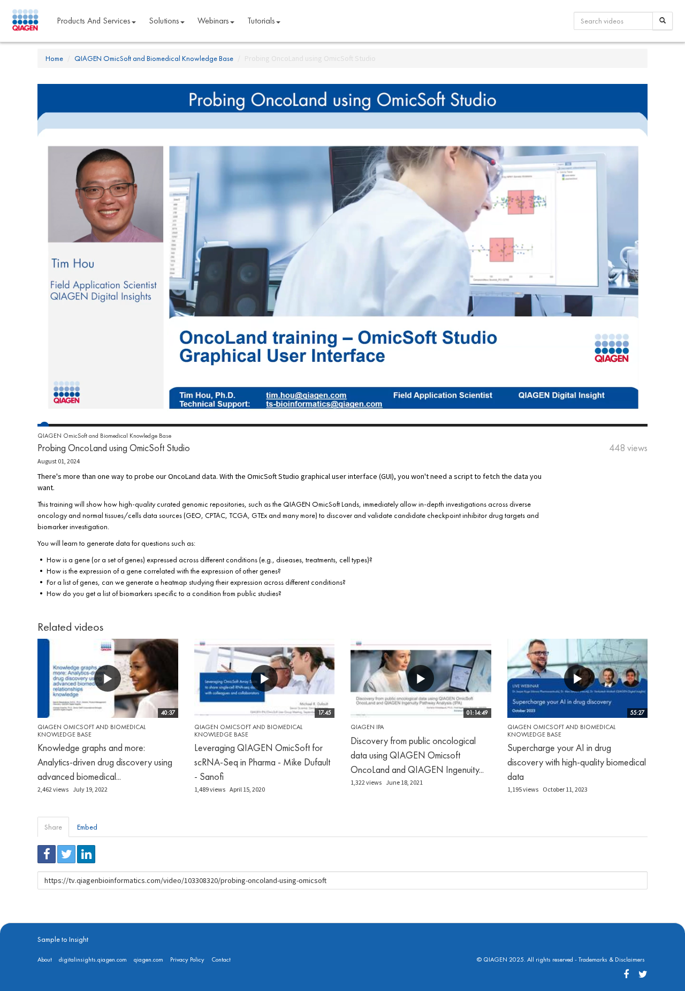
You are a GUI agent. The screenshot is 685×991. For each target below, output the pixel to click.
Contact (221, 959)
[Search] (662, 21)
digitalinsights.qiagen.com (93, 959)
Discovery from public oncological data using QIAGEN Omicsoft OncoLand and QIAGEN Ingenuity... (417, 755)
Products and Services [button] (94, 20)
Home (54, 58)
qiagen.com (148, 959)
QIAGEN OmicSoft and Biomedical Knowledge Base (153, 58)
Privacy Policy (187, 959)
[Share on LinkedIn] (86, 854)
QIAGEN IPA (367, 727)
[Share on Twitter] (66, 854)
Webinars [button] (213, 20)
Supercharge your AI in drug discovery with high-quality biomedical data (576, 762)
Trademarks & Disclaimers (612, 959)
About (44, 959)
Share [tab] (53, 827)
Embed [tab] (87, 827)
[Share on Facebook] (46, 854)
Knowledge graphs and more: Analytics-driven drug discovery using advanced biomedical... (104, 762)
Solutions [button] (164, 20)
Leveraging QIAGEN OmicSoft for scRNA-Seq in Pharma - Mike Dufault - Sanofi (262, 762)
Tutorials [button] (261, 20)
